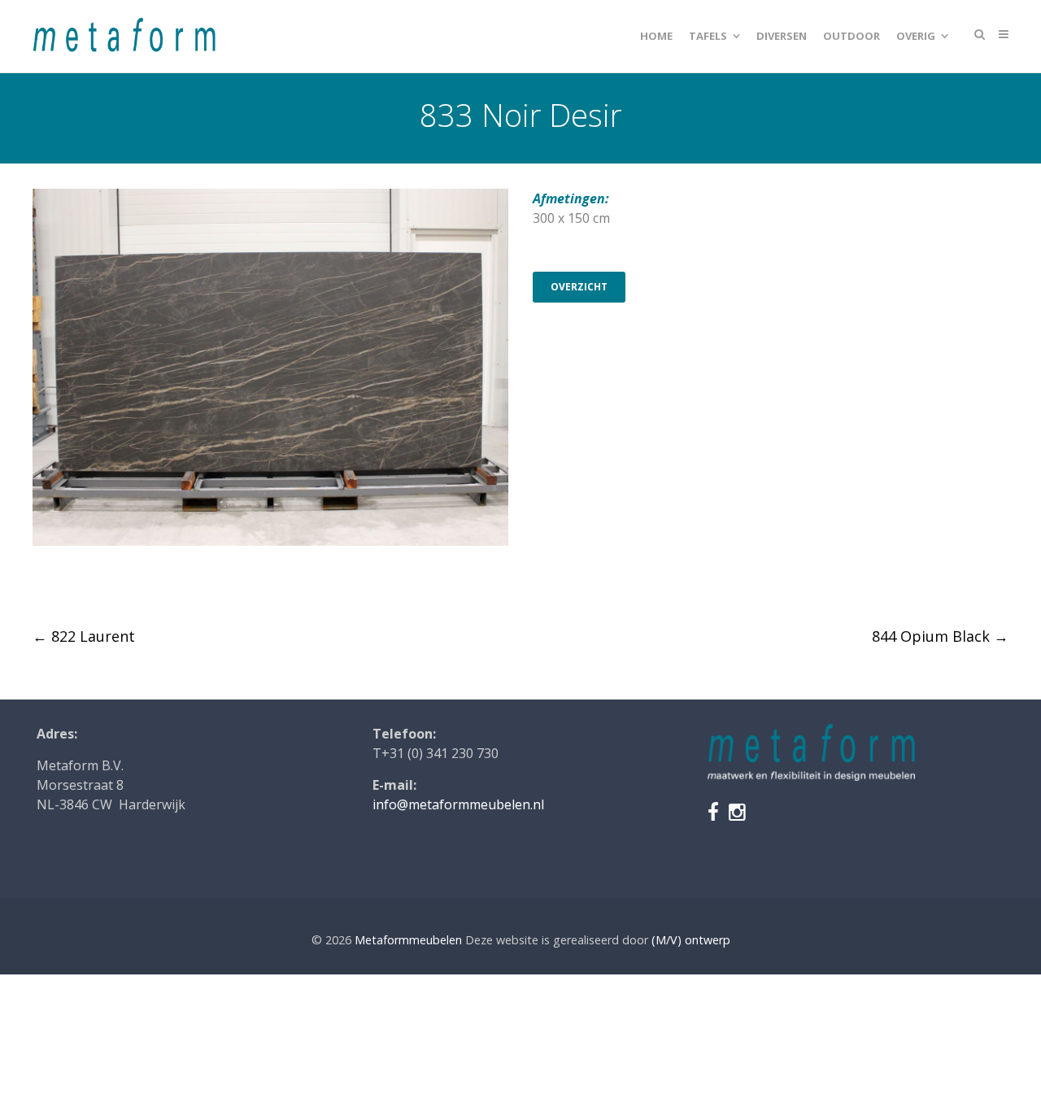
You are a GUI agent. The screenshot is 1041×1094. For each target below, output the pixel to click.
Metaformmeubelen (408, 940)
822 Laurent (84, 636)
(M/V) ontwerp (690, 940)
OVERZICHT (579, 287)
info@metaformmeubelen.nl (458, 804)
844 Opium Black (940, 636)
